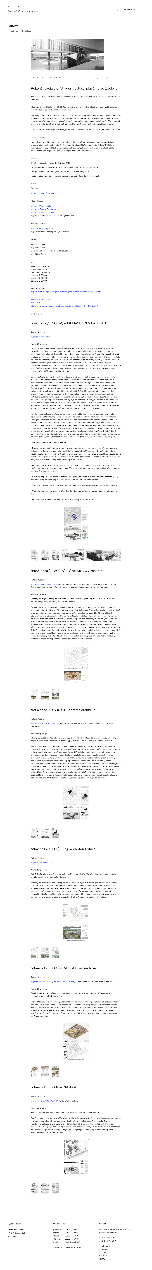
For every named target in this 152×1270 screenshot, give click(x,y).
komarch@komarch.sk (109, 1232)
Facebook (103, 1246)
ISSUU (102, 1259)
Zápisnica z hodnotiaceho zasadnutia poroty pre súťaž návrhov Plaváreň (64, 306)
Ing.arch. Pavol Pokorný (64, 981)
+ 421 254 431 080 (107, 1241)
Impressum (13, 1236)
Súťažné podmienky (40, 299)
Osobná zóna (129, 9)
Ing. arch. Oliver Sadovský (43, 584)
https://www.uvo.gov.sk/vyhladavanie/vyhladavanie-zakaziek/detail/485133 (66, 291)
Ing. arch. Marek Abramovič (44, 723)
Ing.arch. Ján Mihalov (41, 862)
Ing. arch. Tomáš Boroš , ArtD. (45, 1101)
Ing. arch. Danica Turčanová (44, 209)
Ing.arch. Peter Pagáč (41, 337)
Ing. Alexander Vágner (41, 228)
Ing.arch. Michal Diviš (41, 981)
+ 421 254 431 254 (107, 1237)
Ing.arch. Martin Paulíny (42, 206)
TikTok (102, 1256)
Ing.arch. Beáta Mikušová (42, 212)
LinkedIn (103, 1252)
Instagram (103, 1249)
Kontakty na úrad (16, 1230)
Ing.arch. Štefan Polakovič (43, 193)
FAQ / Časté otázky (17, 1233)
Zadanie (35, 303)
